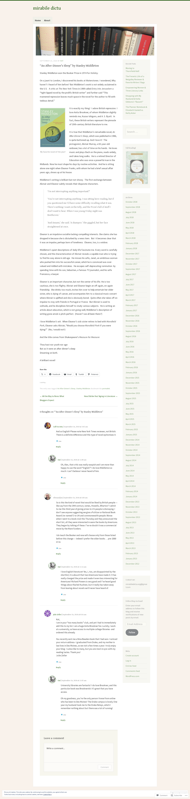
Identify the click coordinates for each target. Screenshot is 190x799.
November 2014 (132, 445)
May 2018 (130, 228)
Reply (58, 447)
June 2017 (130, 284)
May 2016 (130, 352)
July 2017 (130, 279)
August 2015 (131, 398)
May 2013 (130, 538)
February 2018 (132, 243)
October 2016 (131, 326)
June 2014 (130, 470)
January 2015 (131, 434)
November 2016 (132, 321)
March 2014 (130, 486)
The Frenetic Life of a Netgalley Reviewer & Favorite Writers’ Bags (135, 79)
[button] (53, 128)
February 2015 (132, 429)
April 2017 (130, 295)
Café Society (58, 427)
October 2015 (131, 388)
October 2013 (131, 512)
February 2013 (132, 553)
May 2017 (130, 290)
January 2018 (131, 248)
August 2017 (131, 274)
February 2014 (132, 491)
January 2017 (131, 310)
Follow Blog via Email (134, 601)
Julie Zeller (57, 615)
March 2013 (130, 548)
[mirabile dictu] (95, 41)
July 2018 (130, 217)
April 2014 (130, 481)
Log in (128, 660)
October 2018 (131, 202)
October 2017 (131, 264)
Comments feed (133, 671)
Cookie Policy (47, 794)
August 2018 (131, 212)
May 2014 (130, 476)
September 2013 (133, 517)
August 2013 (131, 522)
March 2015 (130, 424)
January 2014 (131, 496)
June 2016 (130, 346)
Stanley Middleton (83, 388)
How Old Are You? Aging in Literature (101, 396)
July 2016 (130, 341)
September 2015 (133, 393)
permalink (106, 388)
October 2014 (131, 450)
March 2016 (130, 362)
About (47, 20)
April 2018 (130, 233)
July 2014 (130, 465)
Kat (61, 61)
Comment (105, 767)
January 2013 (131, 558)
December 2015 (132, 377)
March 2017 (130, 300)
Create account (132, 655)
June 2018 (130, 222)
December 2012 (132, 564)
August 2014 (131, 460)
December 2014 (132, 440)
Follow (132, 632)
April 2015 (130, 419)
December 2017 (132, 253)
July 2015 (130, 403)
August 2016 (131, 336)
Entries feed (131, 666)
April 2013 (130, 543)
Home (38, 20)
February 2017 (132, 305)
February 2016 (132, 367)
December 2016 (132, 315)
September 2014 (133, 455)
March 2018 (130, 238)
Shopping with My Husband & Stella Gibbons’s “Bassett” (134, 99)
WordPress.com (132, 676)
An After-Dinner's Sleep (66, 388)
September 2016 (133, 331)
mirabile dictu (47, 8)
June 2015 (130, 409)
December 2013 (132, 501)
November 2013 (132, 507)
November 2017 (132, 259)
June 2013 (130, 533)
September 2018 (133, 207)
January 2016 (131, 372)
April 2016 (130, 357)
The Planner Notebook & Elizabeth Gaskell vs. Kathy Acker (136, 110)
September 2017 (133, 269)
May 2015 (130, 414)
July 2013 (130, 527)
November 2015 (132, 383)
